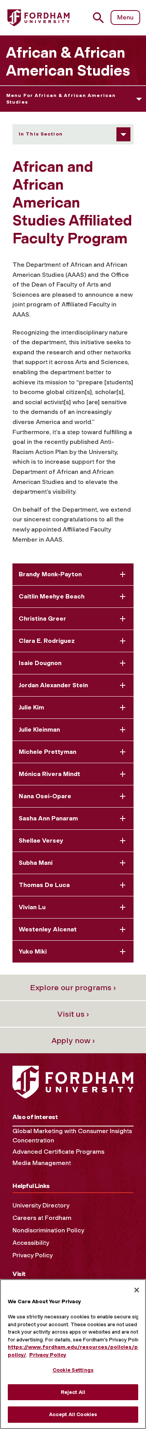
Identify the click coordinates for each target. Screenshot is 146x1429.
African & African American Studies (68, 61)
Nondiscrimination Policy (48, 1230)
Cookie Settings (73, 1370)
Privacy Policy (32, 1255)
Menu (125, 17)
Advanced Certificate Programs (58, 1151)
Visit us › (73, 1014)
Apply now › (73, 1040)
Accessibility (30, 1242)
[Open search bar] (101, 18)
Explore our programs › (73, 987)
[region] (73, 1354)
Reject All (73, 1392)
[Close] (136, 1290)
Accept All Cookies (73, 1414)
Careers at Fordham (41, 1217)
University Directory (40, 1205)
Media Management (41, 1163)
